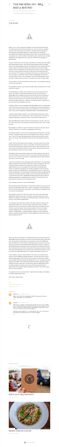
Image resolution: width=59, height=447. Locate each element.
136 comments (15, 397)
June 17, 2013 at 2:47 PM (23, 294)
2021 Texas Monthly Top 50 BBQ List (24, 13)
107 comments (15, 433)
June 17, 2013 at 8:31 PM (23, 302)
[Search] (49, 4)
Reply (14, 299)
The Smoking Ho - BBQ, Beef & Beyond (28, 6)
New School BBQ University (21, 394)
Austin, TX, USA (16, 286)
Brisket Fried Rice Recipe (20, 431)
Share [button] (10, 282)
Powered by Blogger (30, 442)
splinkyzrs (15, 294)
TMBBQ (20, 284)
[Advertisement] (29, 349)
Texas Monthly (15, 284)
